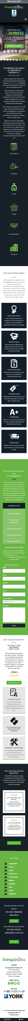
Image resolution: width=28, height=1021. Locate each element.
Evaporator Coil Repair (14, 529)
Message (6, 605)
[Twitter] (12, 983)
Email (5, 591)
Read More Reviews (14, 683)
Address (6, 583)
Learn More (14, 942)
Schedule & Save (14, 46)
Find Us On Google (14, 976)
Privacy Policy (14, 1015)
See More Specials (14, 843)
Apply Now (14, 921)
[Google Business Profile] (18, 983)
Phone (5, 575)
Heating (14, 214)
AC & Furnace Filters (14, 514)
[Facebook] (9, 983)
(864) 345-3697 (13, 83)
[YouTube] (15, 983)
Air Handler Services (14, 535)
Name (5, 567)
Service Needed (8, 598)
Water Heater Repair (14, 541)
